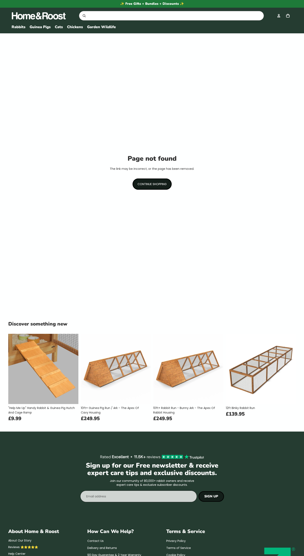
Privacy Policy (176, 541)
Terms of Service (178, 548)
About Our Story (19, 540)
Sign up (211, 496)
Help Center (16, 554)
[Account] (278, 15)
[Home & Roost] (41, 16)
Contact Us (95, 541)
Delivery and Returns (102, 548)
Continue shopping (152, 184)
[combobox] (166, 16)
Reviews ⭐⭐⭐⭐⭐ (23, 547)
